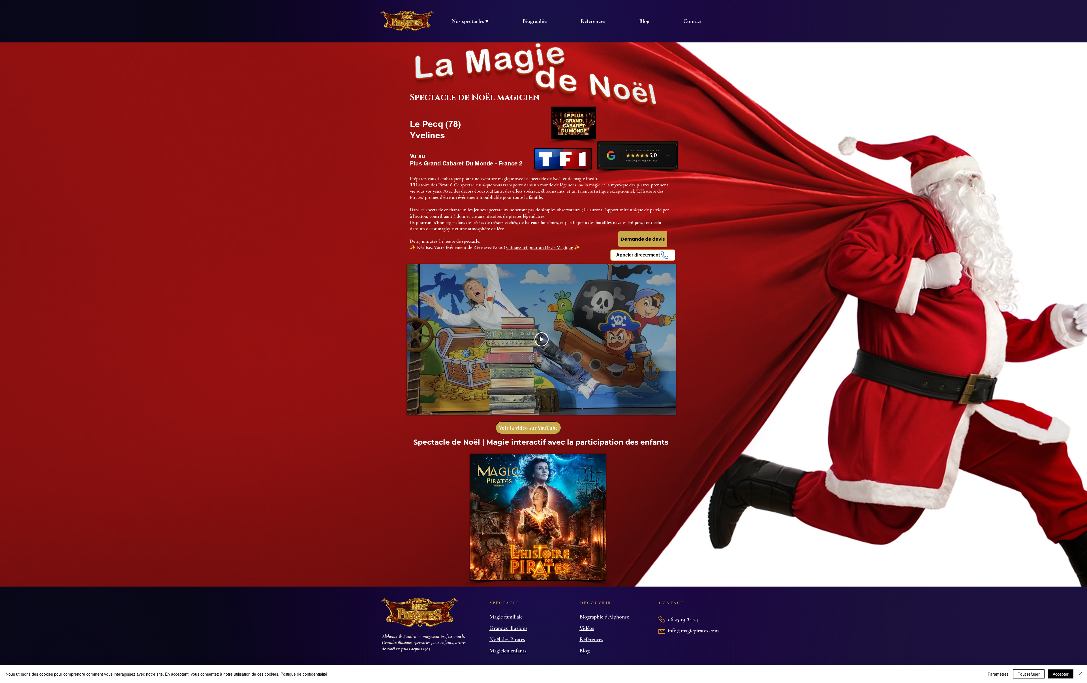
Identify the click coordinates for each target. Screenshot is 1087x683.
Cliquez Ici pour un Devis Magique (539, 247)
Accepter (1061, 674)
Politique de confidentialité (304, 674)
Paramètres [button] (998, 674)
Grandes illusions (508, 628)
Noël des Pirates (507, 639)
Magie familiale (506, 616)
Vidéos (586, 628)
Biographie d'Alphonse (604, 616)
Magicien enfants (508, 650)
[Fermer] (1080, 673)
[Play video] (541, 339)
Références (591, 639)
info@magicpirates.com (693, 630)
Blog (584, 650)
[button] (469, 21)
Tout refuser (1029, 674)
